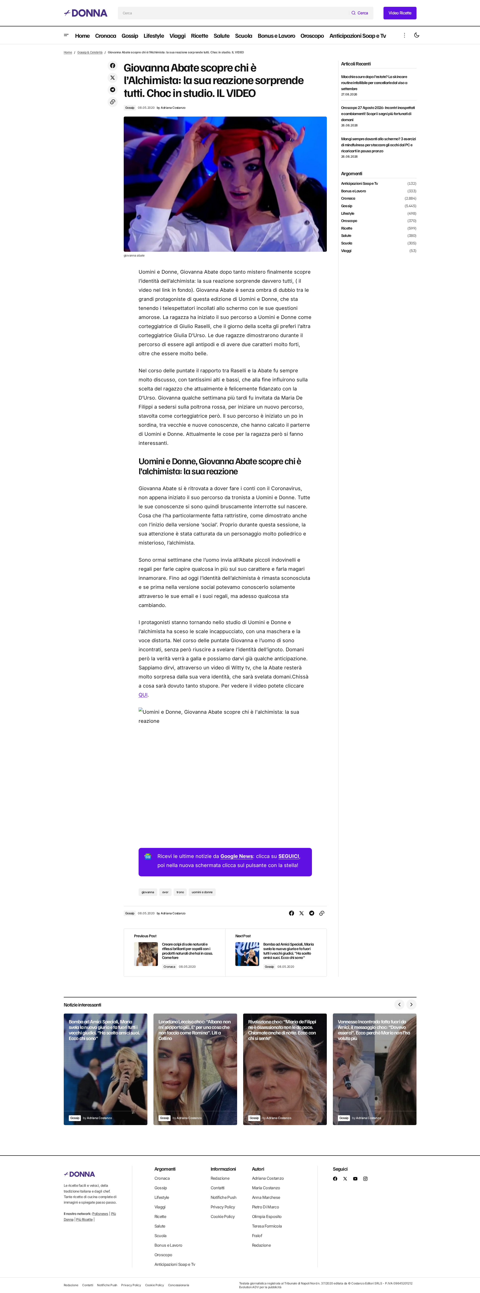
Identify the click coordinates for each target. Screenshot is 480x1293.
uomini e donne (202, 892)
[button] (66, 35)
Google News (236, 856)
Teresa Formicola (267, 1226)
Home (68, 52)
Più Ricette (84, 1219)
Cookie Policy (223, 1216)
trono (180, 892)
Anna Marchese (266, 1197)
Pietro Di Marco (265, 1206)
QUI (143, 695)
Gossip (130, 108)
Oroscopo (349, 221)
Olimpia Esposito (267, 1216)
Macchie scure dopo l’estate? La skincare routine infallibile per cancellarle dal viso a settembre (374, 82)
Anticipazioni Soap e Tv (359, 183)
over (165, 892)
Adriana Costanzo (268, 1178)
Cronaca (169, 966)
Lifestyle (347, 213)
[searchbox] (233, 13)
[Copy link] (113, 102)
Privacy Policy (223, 1206)
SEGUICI (288, 856)
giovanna (148, 892)
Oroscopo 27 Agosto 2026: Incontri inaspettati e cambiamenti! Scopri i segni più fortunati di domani (378, 113)
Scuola (346, 243)
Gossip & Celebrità (90, 52)
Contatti (218, 1187)
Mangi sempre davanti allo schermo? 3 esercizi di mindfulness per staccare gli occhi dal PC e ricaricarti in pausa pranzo (378, 144)
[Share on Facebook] (113, 66)
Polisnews (100, 1213)
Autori (258, 1168)
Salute (346, 235)
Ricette (346, 228)
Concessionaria (178, 1285)
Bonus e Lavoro (353, 191)
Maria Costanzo (266, 1187)
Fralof (257, 1235)
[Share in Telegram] (113, 90)
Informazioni (223, 1168)
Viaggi (346, 250)
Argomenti (165, 1168)
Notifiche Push (224, 1197)
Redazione (220, 1178)
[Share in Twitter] (113, 78)
